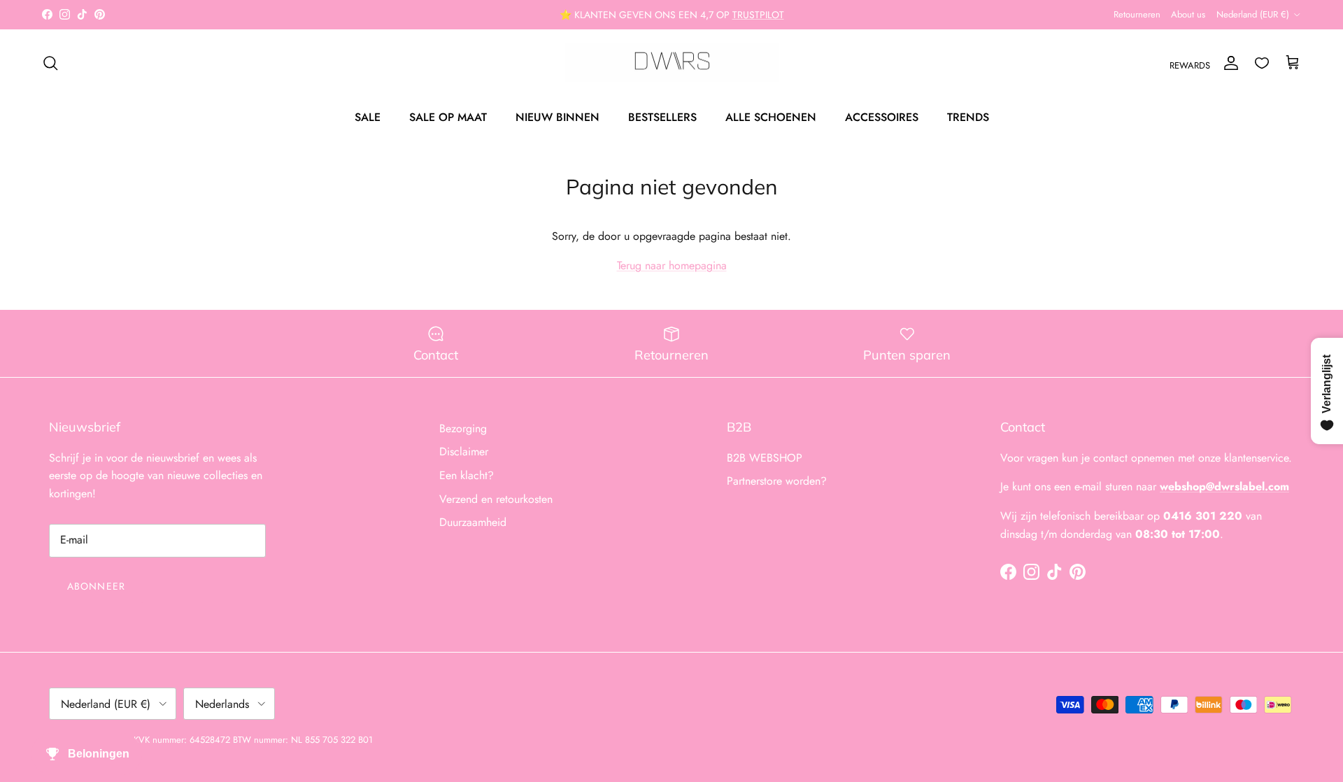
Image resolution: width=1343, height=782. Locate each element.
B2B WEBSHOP (764, 458)
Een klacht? (466, 475)
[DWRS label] (672, 63)
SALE (368, 117)
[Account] (1228, 63)
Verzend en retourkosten (496, 499)
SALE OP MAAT (448, 117)
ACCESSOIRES (881, 117)
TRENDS (968, 117)
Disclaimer (463, 451)
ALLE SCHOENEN (770, 117)
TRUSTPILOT (758, 15)
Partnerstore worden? (777, 481)
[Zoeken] (50, 63)
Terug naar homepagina (672, 265)
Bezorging (463, 428)
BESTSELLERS (662, 117)
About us (1188, 14)
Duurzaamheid (472, 522)
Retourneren (1137, 14)
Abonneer (96, 586)
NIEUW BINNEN (557, 117)
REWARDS (1190, 65)
